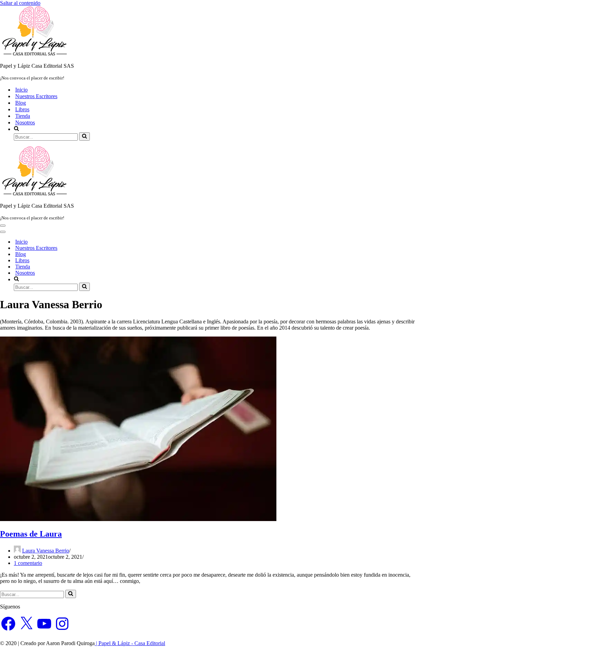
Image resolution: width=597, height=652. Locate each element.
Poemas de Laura (31, 533)
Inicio (21, 90)
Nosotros (25, 122)
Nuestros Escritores (36, 96)
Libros (22, 109)
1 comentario (28, 563)
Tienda (22, 116)
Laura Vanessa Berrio (45, 551)
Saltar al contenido (20, 3)
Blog (20, 103)
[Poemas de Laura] (138, 519)
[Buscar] (84, 136)
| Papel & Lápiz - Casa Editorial (130, 643)
